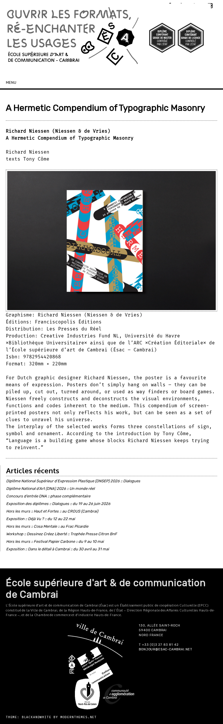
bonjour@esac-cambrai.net (165, 649)
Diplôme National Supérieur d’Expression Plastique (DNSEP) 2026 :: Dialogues (73, 481)
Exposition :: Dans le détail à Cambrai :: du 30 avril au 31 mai (57, 549)
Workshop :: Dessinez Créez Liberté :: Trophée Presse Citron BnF (61, 534)
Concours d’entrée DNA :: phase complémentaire (48, 496)
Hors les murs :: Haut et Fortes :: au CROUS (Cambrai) (52, 511)
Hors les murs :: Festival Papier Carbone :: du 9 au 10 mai (55, 541)
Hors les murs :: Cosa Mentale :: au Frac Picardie (47, 526)
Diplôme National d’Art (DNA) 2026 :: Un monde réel (50, 488)
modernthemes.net (78, 717)
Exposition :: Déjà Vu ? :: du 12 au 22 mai (40, 519)
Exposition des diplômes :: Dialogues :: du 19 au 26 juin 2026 (58, 503)
